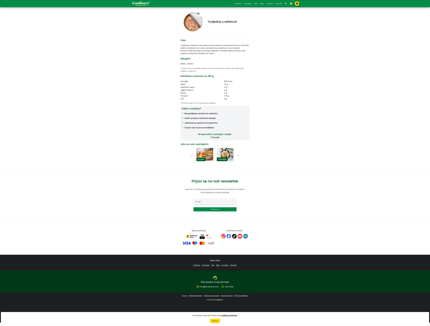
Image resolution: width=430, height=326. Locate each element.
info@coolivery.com (209, 286)
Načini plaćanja (227, 296)
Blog (262, 3)
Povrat (184, 296)
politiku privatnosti (229, 315)
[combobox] (285, 3)
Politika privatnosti (195, 296)
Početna (237, 3)
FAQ (255, 3)
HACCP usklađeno (241, 296)
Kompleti (247, 3)
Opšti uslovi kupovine (211, 296)
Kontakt (279, 3)
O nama (269, 3)
